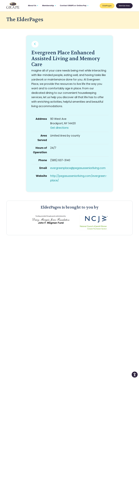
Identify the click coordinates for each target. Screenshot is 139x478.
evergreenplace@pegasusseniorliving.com (78, 168)
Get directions (59, 128)
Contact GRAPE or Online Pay (73, 5)
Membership (48, 5)
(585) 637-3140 (60, 160)
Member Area (124, 5)
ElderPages (107, 5)
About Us (32, 5)
